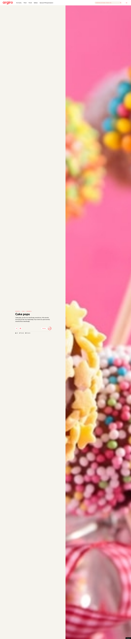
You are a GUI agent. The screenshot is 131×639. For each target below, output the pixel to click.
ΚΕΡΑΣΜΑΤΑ (29, 311)
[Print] (20, 328)
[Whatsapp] (32, 328)
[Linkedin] (28, 328)
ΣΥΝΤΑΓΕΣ (17, 311)
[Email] (35, 328)
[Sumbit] (121, 3)
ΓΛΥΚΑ (23, 311)
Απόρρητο (128, 638)
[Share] (16, 328)
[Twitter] (24, 328)
